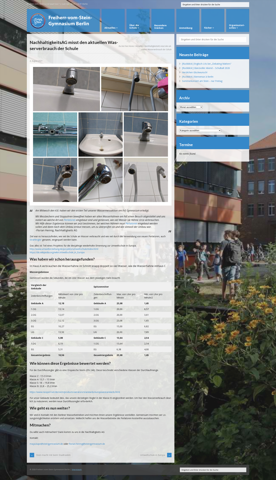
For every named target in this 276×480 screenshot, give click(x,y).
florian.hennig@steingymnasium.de (87, 443)
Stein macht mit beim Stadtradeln (53, 455)
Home (131, 46)
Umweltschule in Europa (152, 455)
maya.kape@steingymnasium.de (46, 443)
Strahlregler (36, 239)
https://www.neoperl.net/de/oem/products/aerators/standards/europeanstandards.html (75, 392)
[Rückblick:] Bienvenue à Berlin (197, 76)
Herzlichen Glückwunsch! (194, 72)
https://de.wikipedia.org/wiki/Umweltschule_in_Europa (57, 252)
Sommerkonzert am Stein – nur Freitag (202, 80)
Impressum (77, 469)
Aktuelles (139, 46)
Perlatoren (70, 220)
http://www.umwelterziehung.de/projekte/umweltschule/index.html (64, 248)
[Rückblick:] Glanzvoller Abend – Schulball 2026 (206, 68)
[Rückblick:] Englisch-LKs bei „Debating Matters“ (206, 63)
